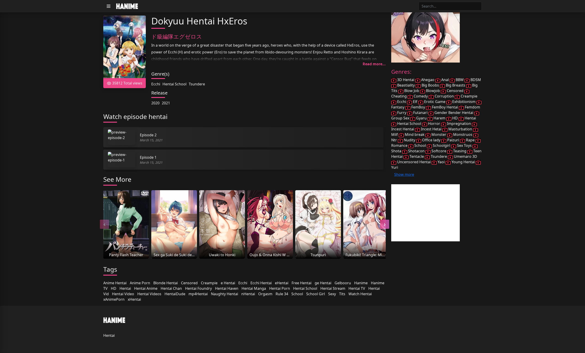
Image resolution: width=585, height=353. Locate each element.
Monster (439, 134)
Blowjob (433, 90)
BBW (460, 79)
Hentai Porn (279, 288)
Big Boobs (430, 85)
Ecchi (155, 84)
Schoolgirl (441, 145)
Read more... (374, 63)
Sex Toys (464, 145)
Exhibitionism (463, 101)
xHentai (134, 299)
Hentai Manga (254, 288)
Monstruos (462, 134)
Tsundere (197, 84)
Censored (189, 282)
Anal (445, 79)
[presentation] (104, 224)
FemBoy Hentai (445, 107)
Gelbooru (343, 282)
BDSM (475, 79)
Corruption (444, 96)
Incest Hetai (431, 129)
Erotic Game (434, 101)
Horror (434, 123)
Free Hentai (301, 282)
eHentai (281, 282)
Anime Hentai (115, 282)
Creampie (209, 282)
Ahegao (427, 79)
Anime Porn (140, 282)
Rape (470, 139)
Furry (401, 112)
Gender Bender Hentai (453, 112)
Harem (439, 118)
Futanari (420, 112)
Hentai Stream (332, 288)
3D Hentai (405, 79)
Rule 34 (282, 293)
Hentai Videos (149, 293)
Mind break (414, 134)
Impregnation (459, 123)
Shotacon (416, 150)
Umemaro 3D (465, 156)
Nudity (409, 139)
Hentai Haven (226, 288)
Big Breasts (455, 85)
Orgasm (265, 293)
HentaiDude (175, 293)
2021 (166, 102)
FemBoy (418, 107)
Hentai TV (356, 288)
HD (113, 288)
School (297, 293)
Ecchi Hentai (261, 282)
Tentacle (417, 156)
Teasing (459, 150)
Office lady (431, 139)
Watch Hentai (360, 293)
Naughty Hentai (224, 293)
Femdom (472, 107)
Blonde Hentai (165, 282)
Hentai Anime (145, 288)
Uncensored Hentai (414, 161)
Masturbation (460, 129)
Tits (342, 293)
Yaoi (441, 161)
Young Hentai (463, 161)
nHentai (248, 293)
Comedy (421, 96)
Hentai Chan (171, 288)
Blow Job (411, 90)
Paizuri (453, 139)
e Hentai (228, 282)
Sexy (332, 293)
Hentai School (174, 84)
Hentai (125, 288)
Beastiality (406, 85)
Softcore (439, 150)
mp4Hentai (198, 293)
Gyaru (421, 118)
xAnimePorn (114, 299)
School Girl (315, 293)
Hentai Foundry (198, 288)
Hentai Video (123, 293)
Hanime (361, 282)
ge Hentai (323, 282)
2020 (155, 102)
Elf (415, 101)
